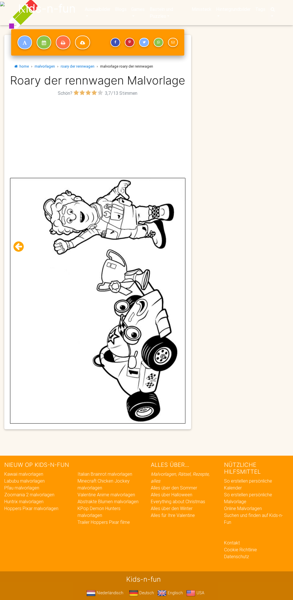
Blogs (120, 9)
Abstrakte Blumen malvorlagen (108, 501)
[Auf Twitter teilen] (144, 42)
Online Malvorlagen (243, 508)
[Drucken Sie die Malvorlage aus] (63, 42)
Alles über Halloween (171, 494)
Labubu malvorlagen (24, 481)
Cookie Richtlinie (240, 549)
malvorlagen (45, 66)
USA (199, 592)
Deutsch (146, 592)
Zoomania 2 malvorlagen (29, 494)
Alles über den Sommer (174, 488)
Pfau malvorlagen (21, 488)
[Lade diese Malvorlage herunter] (82, 42)
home (23, 66)
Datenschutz (236, 556)
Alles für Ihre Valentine (173, 515)
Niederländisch (109, 592)
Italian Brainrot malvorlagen (105, 474)
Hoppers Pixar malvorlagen (31, 508)
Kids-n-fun (47, 8)
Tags (260, 9)
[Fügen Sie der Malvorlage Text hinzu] (24, 42)
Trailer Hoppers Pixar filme (104, 522)
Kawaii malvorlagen (23, 474)
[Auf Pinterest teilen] (129, 42)
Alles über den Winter (172, 508)
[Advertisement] (97, 138)
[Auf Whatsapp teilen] (158, 42)
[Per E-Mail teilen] (173, 42)
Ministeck (201, 9)
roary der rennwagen (77, 66)
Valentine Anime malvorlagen (106, 494)
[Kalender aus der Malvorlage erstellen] (44, 42)
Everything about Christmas (178, 501)
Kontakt (232, 543)
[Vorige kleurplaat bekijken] (20, 247)
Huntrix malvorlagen (23, 501)
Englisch (175, 592)
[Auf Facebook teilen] (115, 42)
